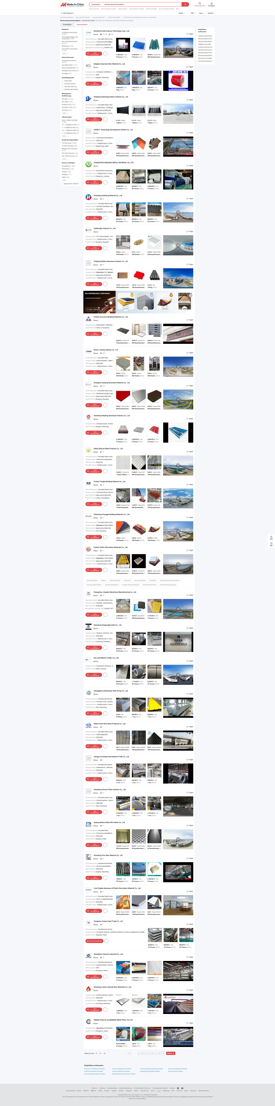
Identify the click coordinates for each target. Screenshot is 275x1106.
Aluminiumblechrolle (149, 585)
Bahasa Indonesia (203, 1090)
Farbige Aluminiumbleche (130, 585)
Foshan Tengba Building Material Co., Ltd (109, 481)
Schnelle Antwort (70, 84)
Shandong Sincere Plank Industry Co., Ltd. (110, 789)
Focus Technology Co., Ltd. (136, 1095)
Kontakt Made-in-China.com (142, 1088)
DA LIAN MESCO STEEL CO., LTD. (106, 658)
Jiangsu (66, 172)
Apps (200, 13)
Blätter (103, 580)
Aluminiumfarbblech (111, 585)
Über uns (94, 1088)
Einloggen (211, 6)
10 (96, 1053)
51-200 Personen (69, 146)
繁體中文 (93, 1090)
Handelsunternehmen (69, 61)
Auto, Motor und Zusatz (70, 49)
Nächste (169, 1053)
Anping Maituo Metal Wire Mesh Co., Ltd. (109, 822)
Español (114, 1090)
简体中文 (86, 1090)
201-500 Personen (70, 153)
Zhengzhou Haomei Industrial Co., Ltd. (108, 954)
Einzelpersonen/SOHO (70, 71)
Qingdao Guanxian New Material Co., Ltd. (109, 64)
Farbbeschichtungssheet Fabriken (150, 1071)
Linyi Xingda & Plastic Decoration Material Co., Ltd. (117, 888)
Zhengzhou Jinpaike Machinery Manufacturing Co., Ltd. (115, 592)
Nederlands (166, 1090)
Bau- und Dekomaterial (69, 42)
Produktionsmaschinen (69, 33)
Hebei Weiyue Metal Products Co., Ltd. (108, 448)
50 (104, 1053)
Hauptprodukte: (91, 42)
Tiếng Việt (193, 1090)
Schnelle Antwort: (91, 113)
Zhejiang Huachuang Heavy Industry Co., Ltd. (111, 97)
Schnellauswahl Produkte (160, 1088)
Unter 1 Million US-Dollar (70, 121)
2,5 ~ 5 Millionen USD (70, 130)
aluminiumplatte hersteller (108, 9)
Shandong (68, 169)
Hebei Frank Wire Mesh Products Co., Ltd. (110, 723)
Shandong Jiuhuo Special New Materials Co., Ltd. (113, 987)
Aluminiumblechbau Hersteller (121, 1071)
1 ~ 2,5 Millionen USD (70, 133)
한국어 (153, 1090)
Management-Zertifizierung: (95, 47)
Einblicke (172, 1088)
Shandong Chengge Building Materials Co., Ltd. (112, 514)
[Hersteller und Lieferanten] (72, 4)
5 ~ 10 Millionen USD (70, 127)
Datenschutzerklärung (125, 1088)
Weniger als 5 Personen (69, 149)
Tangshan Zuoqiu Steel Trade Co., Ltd (108, 921)
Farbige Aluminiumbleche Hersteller (210, 36)
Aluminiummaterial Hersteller (207, 61)
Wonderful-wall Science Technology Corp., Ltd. (112, 31)
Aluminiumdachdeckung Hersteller (209, 41)
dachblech (152, 580)
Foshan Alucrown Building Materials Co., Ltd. (111, 317)
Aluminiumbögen (140, 580)
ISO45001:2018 (69, 107)
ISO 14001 (67, 102)
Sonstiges (66, 73)
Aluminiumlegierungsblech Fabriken (94, 1074)
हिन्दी (173, 1090)
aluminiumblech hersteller (136, 9)
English (79, 1090)
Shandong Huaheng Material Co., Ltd (108, 195)
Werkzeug (67, 46)
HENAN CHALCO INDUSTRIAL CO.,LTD (113, 1020)
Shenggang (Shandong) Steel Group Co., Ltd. (111, 691)
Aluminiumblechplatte (94, 585)
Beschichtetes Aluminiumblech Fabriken (123, 1074)
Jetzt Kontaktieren (95, 53)
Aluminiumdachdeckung (168, 585)
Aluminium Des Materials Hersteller (94, 1069)
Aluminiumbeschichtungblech (170, 580)
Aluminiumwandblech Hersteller (93, 1071)
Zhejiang (66, 174)
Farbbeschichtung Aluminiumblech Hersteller (213, 50)
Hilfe (192, 13)
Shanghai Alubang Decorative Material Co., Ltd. (112, 382)
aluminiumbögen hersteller (166, 9)
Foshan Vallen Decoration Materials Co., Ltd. (111, 547)
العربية (159, 1090)
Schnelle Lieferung (70, 86)
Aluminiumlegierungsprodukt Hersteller (151, 1069)
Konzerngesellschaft (70, 68)
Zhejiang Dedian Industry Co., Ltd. (111, 261)
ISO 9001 (67, 99)
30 (100, 1053)
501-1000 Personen (70, 156)
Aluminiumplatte (92, 580)
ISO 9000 (67, 110)
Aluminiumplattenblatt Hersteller (177, 1069)
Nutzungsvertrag (112, 1088)
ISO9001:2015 (68, 105)
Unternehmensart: (92, 39)
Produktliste (67, 24)
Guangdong (68, 166)
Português (129, 1090)
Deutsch (121, 1090)
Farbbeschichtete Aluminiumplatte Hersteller (213, 47)
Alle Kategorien (68, 13)
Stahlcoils (127, 580)
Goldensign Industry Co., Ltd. (105, 228)
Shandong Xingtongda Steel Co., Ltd (107, 625)
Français (106, 1090)
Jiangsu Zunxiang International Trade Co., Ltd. (111, 756)
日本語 (100, 1090)
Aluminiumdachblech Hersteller (208, 55)
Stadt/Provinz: (90, 77)
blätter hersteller (122, 9)
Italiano (136, 1090)
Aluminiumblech (115, 580)
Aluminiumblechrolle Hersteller (208, 39)
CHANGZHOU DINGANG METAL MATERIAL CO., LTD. (114, 162)
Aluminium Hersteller (205, 58)
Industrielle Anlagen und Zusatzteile (70, 38)
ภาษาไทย (179, 1090)
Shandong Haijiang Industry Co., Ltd (112, 415)
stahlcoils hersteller (151, 9)
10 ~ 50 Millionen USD (70, 125)
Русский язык (145, 1090)
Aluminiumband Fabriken (175, 1071)
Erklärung (102, 1088)
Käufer (181, 13)
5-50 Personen (69, 143)
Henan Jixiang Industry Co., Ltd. (106, 350)
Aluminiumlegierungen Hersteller (121, 1069)
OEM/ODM (68, 81)
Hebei (66, 177)
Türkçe (186, 1090)
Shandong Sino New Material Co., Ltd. (108, 855)
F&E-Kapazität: (90, 45)
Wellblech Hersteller (204, 44)
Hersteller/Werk (69, 65)
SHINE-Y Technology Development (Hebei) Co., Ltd (113, 129)
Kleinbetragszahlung (71, 89)
